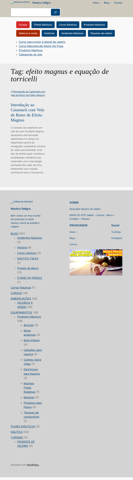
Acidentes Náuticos (72, 33)
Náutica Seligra (41, 2)
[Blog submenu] (110, 3)
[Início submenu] (100, 3)
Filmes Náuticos (43, 24)
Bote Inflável (32, 340)
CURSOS (16, 293)
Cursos (23, 24)
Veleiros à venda (28, 33)
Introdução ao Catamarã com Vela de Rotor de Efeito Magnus (27, 112)
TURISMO (17, 437)
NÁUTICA (17, 432)
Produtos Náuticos (94, 24)
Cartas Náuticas (21, 287)
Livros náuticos (26, 253)
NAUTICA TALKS (27, 258)
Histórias (49, 33)
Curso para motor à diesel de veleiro (42, 41)
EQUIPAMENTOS (21, 312)
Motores (29, 397)
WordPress (33, 464)
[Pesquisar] (55, 12)
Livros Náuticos (68, 24)
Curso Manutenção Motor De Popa (41, 46)
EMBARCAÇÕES (21, 298)
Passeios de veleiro (101, 33)
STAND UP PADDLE (29, 278)
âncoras (29, 325)
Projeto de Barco (28, 268)
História (22, 247)
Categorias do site (30, 54)
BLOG (14, 233)
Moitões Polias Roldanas (29, 388)
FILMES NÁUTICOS (23, 426)
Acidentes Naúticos (29, 237)
